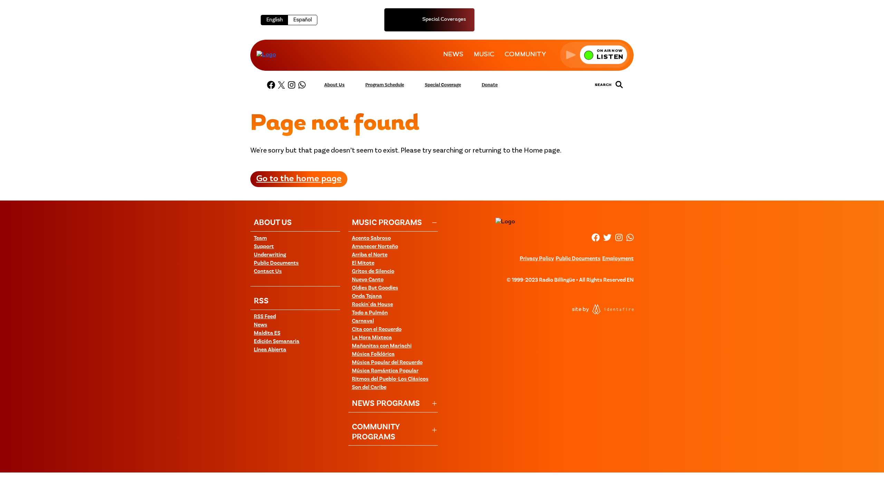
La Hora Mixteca (372, 338)
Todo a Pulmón (370, 313)
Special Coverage (443, 84)
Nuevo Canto (368, 280)
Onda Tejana (367, 296)
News (260, 325)
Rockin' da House (372, 305)
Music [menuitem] (484, 55)
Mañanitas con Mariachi (382, 346)
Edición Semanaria (276, 341)
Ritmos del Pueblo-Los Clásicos (390, 379)
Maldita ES (267, 333)
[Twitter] (281, 85)
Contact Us (268, 271)
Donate (490, 84)
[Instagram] (291, 85)
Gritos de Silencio (373, 271)
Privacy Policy (537, 259)
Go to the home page (299, 179)
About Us (334, 84)
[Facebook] (271, 85)
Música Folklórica (373, 354)
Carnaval (363, 321)
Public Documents (276, 263)
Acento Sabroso (371, 238)
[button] (595, 55)
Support (264, 247)
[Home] (266, 54)
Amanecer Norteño (375, 247)
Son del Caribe (369, 387)
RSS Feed (265, 317)
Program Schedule (384, 84)
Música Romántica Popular (385, 371)
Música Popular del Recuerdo (387, 363)
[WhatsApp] (302, 85)
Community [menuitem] (525, 55)
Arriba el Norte (369, 255)
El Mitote (363, 263)
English (274, 20)
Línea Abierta (270, 350)
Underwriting (270, 255)
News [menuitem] (453, 55)
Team (260, 238)
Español (302, 20)
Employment (618, 259)
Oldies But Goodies (375, 288)
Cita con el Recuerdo (377, 329)
